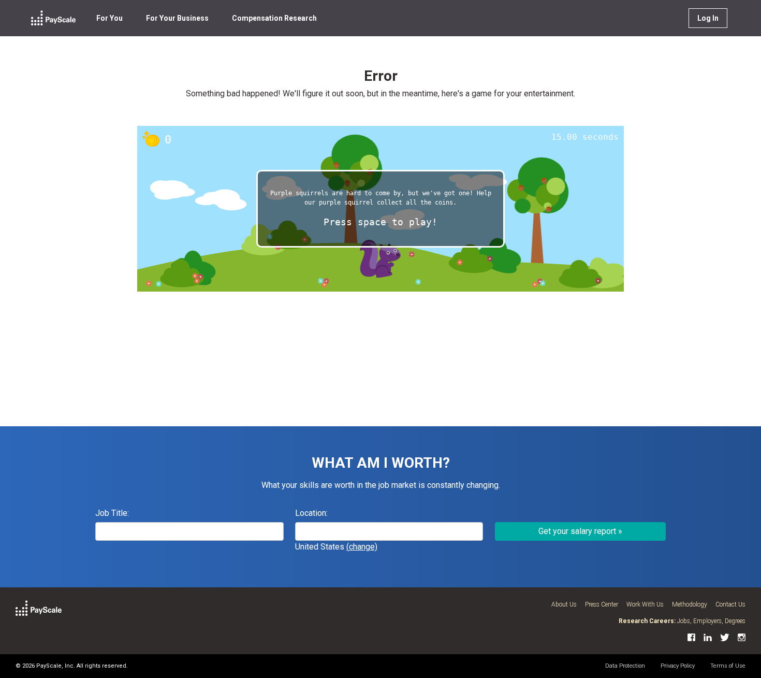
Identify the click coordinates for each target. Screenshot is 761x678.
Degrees (735, 621)
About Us (564, 604)
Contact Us (730, 604)
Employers (707, 621)
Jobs (683, 621)
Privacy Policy (678, 665)
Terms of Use (727, 665)
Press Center (601, 604)
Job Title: (112, 513)
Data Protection (625, 665)
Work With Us (645, 604)
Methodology (689, 604)
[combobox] (389, 531)
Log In (708, 18)
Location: (311, 513)
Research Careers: (647, 621)
